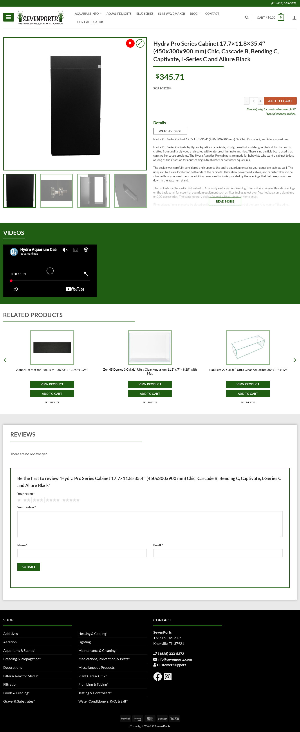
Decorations (12, 667)
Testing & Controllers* (95, 693)
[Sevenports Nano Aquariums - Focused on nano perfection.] (40, 17)
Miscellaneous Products (96, 667)
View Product (52, 384)
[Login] (294, 17)
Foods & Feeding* (16, 693)
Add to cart (280, 101)
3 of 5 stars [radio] (37, 500)
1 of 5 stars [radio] (18, 500)
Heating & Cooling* (92, 633)
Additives (10, 633)
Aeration (10, 642)
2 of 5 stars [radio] (26, 500)
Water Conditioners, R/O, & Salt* (103, 701)
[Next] (138, 104)
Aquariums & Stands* (19, 650)
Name (22, 545)
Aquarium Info (87, 13)
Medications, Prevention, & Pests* (104, 659)
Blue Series (145, 13)
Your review (26, 507)
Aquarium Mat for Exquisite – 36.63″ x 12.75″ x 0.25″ (52, 369)
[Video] (130, 43)
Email (158, 545)
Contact (212, 13)
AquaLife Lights (119, 13)
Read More (225, 201)
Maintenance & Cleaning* (97, 650)
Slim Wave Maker (171, 13)
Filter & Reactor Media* (20, 676)
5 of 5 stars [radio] (70, 500)
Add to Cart (52, 393)
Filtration (10, 684)
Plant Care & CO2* (92, 676)
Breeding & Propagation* (22, 659)
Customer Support (171, 665)
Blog (193, 13)
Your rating (26, 493)
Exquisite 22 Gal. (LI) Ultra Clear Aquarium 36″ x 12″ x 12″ (248, 369)
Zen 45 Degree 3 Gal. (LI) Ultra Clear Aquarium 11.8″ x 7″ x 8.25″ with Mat (150, 371)
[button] (270, 17)
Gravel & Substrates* (19, 701)
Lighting (84, 642)
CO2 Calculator (90, 22)
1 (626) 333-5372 (285, 3)
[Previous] (12, 104)
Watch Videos (170, 131)
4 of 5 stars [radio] (52, 500)
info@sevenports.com (174, 659)
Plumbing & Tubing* (93, 684)
